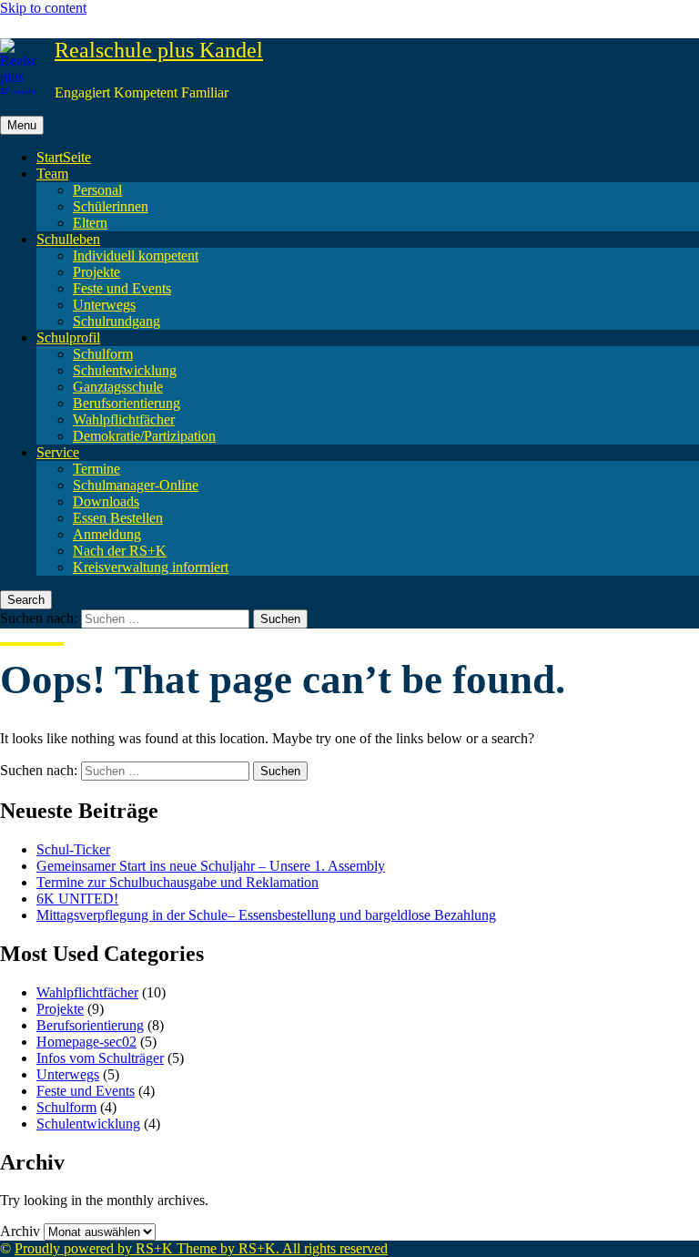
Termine (96, 468)
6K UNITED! (77, 898)
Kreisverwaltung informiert (150, 567)
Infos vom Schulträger (100, 1058)
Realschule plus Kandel (159, 50)
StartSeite (63, 157)
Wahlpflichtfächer (124, 419)
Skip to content (43, 7)
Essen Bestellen (118, 518)
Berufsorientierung (126, 403)
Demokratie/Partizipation (144, 436)
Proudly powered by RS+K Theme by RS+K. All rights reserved (201, 1248)
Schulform (103, 354)
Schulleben (68, 239)
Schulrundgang (116, 321)
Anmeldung (107, 534)
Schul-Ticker (73, 849)
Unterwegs (104, 304)
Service (57, 452)
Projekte (96, 272)
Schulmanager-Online (135, 485)
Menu (21, 125)
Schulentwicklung (125, 370)
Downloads (106, 501)
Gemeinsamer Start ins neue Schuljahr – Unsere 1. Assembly (210, 866)
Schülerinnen (110, 206)
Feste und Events (122, 288)
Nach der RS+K (120, 550)
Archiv (20, 1231)
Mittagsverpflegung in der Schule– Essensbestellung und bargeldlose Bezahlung (266, 915)
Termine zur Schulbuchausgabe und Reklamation (177, 882)
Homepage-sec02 (86, 1041)
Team (52, 173)
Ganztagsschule (118, 386)
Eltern (90, 222)
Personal (97, 190)
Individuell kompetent (135, 255)
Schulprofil (68, 337)
